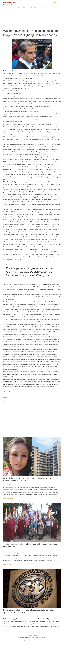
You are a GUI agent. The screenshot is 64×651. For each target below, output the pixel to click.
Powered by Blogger (32, 635)
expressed (42, 73)
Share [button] (57, 395)
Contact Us (33, 7)
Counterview (9, 2)
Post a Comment (11, 498)
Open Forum (12, 7)
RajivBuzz (51, 7)
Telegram (39, 640)
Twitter (30, 640)
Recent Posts (42, 7)
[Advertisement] (32, 18)
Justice (5, 397)
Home (4, 7)
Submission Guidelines (23, 7)
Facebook (33, 640)
